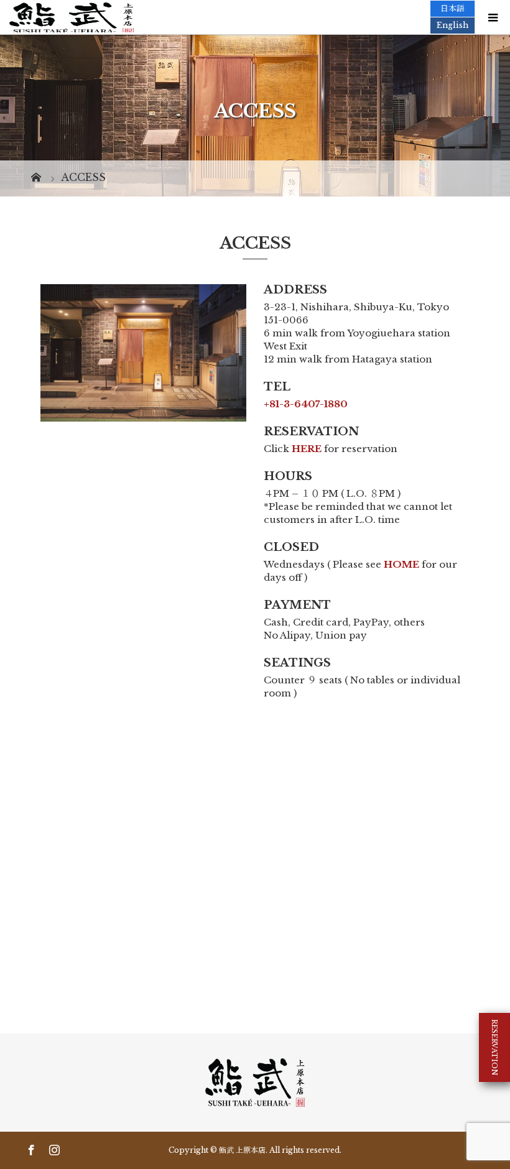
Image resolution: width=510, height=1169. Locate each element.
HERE (307, 449)
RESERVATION (494, 1047)
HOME (401, 564)
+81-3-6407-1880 (306, 404)
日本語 (452, 8)
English (452, 25)
